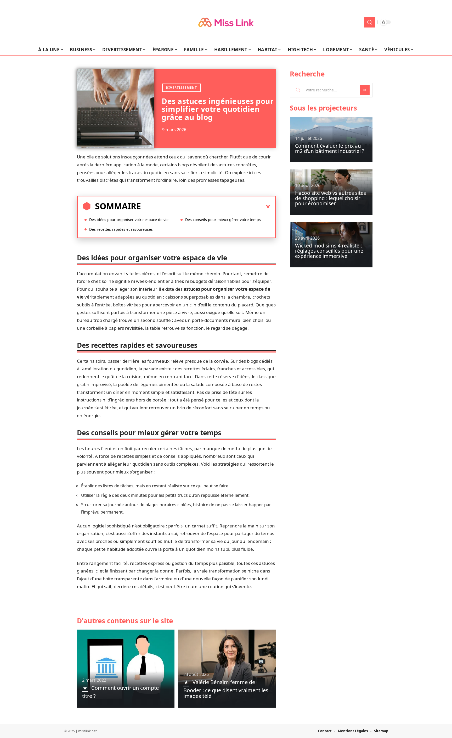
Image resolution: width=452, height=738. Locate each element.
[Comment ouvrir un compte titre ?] (125, 669)
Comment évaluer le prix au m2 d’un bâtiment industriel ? (329, 148)
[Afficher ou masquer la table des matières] (205, 207)
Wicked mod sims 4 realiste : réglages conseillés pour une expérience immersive (329, 251)
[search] (369, 22)
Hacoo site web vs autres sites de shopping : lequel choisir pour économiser (330, 198)
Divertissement (181, 87)
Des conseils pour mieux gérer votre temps (223, 219)
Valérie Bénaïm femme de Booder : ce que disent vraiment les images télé (225, 689)
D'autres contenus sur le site (125, 620)
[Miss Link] (226, 22)
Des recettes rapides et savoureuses (121, 229)
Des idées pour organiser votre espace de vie (128, 219)
